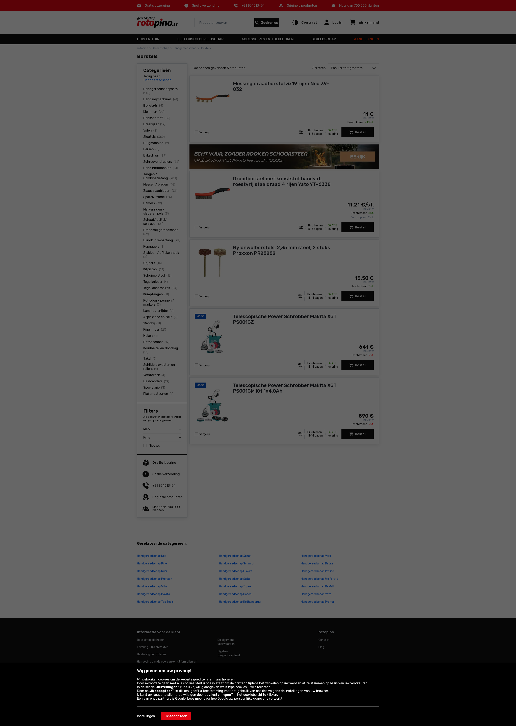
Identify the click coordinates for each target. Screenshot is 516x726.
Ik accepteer (176, 716)
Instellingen (146, 716)
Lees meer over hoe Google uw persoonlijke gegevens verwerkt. (235, 698)
